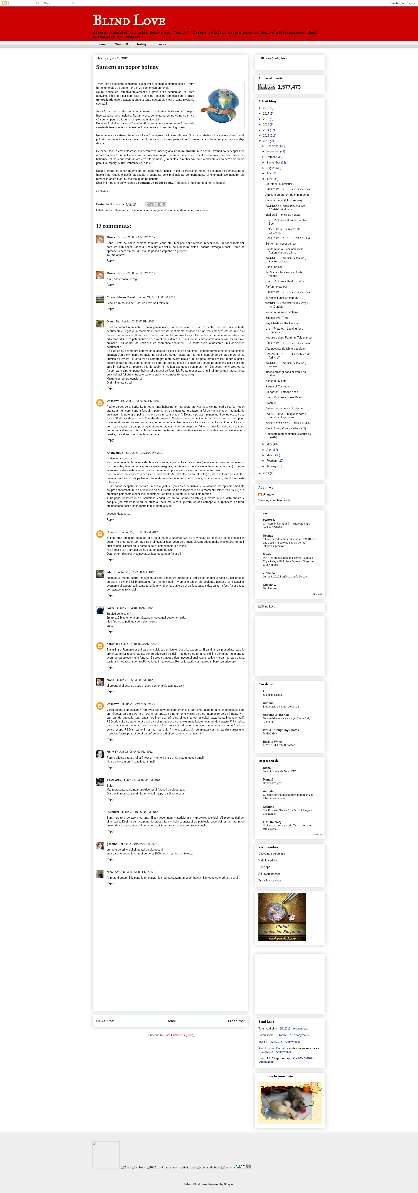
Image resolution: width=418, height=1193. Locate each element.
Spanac (268, 535)
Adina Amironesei (269, 873)
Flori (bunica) (272, 822)
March (270, 455)
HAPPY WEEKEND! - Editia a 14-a (287, 238)
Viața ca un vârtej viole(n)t (281, 312)
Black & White (272, 741)
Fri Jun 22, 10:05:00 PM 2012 (139, 812)
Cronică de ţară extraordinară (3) (285, 428)
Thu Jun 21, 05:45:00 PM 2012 (135, 273)
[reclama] (228, 1167)
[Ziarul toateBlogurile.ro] (126, 1167)
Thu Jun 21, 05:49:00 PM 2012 (155, 297)
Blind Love (129, 20)
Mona (110, 680)
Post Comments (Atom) (179, 1035)
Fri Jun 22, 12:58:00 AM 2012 (139, 532)
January (271, 466)
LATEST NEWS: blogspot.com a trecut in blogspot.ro (286, 415)
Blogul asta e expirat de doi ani (281, 706)
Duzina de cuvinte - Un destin (284, 408)
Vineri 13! (121, 44)
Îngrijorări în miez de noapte (282, 214)
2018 (266, 108)
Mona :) (268, 779)
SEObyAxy (114, 779)
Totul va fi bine (267, 1028)
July (269, 173)
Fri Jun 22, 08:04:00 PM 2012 (134, 751)
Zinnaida (269, 573)
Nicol (110, 872)
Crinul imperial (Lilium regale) (283, 200)
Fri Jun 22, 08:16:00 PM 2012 (141, 779)
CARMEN (269, 520)
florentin (112, 644)
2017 (266, 113)
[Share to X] (155, 204)
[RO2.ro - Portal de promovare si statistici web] (171, 1167)
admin (111, 572)
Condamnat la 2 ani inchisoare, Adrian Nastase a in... (284, 250)
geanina (112, 844)
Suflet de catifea (272, 694)
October (271, 157)
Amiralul (269, 791)
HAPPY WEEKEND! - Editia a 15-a (287, 189)
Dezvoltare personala (271, 853)
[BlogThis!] (151, 204)
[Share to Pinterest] (164, 204)
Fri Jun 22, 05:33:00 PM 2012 (134, 680)
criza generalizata (161, 210)
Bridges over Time (276, 317)
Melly (110, 751)
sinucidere (201, 210)
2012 (266, 141)
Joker (110, 608)
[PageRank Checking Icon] (243, 1167)
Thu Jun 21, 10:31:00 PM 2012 (143, 452)
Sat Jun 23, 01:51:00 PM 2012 (134, 872)
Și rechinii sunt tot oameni (281, 297)
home (102, 44)
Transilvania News (269, 880)
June (269, 179)
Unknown (116, 204)
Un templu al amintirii (278, 183)
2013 (266, 135)
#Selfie (262, 1041)
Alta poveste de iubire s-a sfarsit (285, 348)
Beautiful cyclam (276, 380)
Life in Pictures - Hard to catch (284, 281)
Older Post (236, 1021)
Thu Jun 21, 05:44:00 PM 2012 (135, 237)
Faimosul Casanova (277, 386)
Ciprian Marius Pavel (121, 297)
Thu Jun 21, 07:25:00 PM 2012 (135, 321)
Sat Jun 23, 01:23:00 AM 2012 (138, 844)
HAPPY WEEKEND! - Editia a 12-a (287, 343)
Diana (110, 321)
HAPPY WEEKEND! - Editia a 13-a (287, 292)
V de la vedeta (267, 860)
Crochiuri (270, 403)
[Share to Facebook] (160, 204)
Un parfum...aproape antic (281, 392)
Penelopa (264, 867)
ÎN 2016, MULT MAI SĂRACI (279, 745)
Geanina (268, 806)
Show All (317, 594)
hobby (141, 44)
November (272, 151)
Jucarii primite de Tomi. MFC (280, 771)
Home (171, 1021)
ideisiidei (113, 812)
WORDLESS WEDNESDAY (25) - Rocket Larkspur (286, 259)
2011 (266, 473)
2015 (266, 124)
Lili (265, 691)
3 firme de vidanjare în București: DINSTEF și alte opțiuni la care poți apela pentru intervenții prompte (289, 543)
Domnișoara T (267, 1035)
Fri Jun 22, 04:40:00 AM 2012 (134, 608)
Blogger (228, 1184)
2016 (266, 119)
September (273, 162)
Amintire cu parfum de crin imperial (287, 194)
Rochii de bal (273, 267)
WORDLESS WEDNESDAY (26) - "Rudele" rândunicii (286, 207)
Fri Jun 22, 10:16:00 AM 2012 (138, 644)
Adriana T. (270, 703)
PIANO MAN (270, 733)
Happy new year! (273, 783)
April (269, 449)
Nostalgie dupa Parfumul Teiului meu (288, 337)
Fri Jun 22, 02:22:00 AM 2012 (135, 572)
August (270, 168)
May (269, 444)
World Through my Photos (281, 730)
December (272, 146)
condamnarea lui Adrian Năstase (156, 111)
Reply (110, 260)
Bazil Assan (270, 588)
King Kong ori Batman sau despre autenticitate (287, 1048)
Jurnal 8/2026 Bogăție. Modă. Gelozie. (285, 576)
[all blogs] (139, 1167)
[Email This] (147, 204)
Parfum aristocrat (276, 286)
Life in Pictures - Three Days (283, 397)
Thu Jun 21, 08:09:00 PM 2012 (140, 400)
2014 (266, 130)
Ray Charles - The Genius (281, 323)
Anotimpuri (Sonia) (276, 714)
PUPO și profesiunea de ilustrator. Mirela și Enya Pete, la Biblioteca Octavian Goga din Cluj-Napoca (288, 561)
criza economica (137, 210)
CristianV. (269, 584)
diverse (161, 44)
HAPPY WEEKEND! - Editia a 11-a (287, 422)
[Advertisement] (170, 980)
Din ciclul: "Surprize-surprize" (276, 1058)
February (272, 460)
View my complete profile (274, 500)
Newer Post (105, 1021)
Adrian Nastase (115, 210)
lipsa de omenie (183, 210)
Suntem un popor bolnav (280, 243)
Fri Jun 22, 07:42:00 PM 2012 (139, 704)
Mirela (111, 237)
